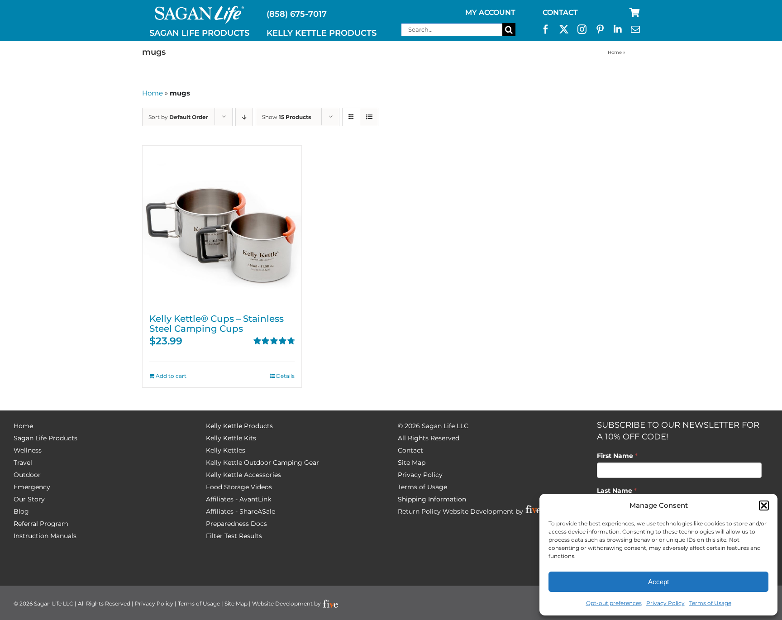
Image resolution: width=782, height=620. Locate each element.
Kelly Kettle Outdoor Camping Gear (262, 462)
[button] (763, 505)
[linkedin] (618, 29)
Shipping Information (432, 499)
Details (285, 375)
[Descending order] (244, 117)
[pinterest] (600, 29)
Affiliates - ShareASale (240, 511)
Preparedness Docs (236, 524)
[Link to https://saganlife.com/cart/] (634, 12)
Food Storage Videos (239, 487)
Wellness (28, 450)
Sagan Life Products (45, 438)
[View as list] (369, 117)
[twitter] (563, 29)
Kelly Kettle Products (239, 426)
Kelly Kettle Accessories (243, 475)
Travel (23, 462)
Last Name (617, 490)
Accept (658, 582)
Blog (21, 511)
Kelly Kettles (225, 450)
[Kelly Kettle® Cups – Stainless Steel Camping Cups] (222, 225)
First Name (617, 456)
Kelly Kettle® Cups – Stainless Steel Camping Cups (216, 323)
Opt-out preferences (614, 603)
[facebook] (545, 29)
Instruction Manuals (45, 536)
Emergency (32, 487)
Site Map (411, 462)
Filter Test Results (234, 536)
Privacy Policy (665, 603)
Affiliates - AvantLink (238, 499)
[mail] (635, 29)
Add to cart (171, 375)
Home (615, 52)
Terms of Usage (710, 603)
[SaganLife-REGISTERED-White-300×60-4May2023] (199, 9)
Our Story (29, 499)
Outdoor (27, 475)
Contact (410, 450)
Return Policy (419, 511)
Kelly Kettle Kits (231, 438)
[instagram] (581, 29)
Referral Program (41, 524)
